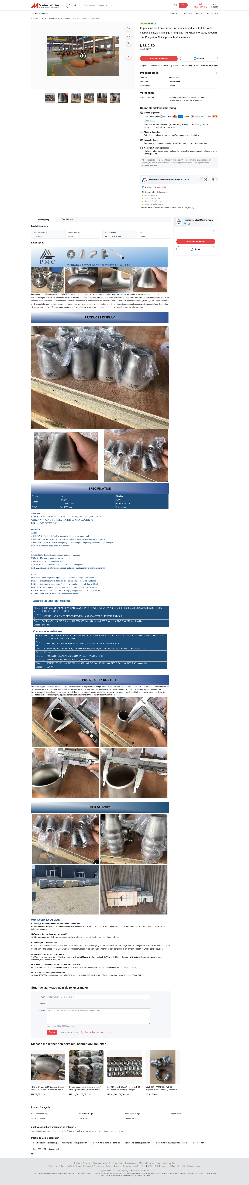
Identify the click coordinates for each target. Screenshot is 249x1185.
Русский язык (98, 1166)
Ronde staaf (129, 1118)
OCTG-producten (38, 1118)
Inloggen (214, 7)
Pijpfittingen (176, 1113)
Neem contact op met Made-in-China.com (139, 1163)
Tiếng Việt (181, 1166)
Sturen (52, 1032)
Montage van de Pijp (72, 18)
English (61, 1166)
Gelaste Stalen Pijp (85, 1113)
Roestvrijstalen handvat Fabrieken (106, 1143)
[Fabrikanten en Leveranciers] (45, 5)
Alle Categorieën (41, 13)
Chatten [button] (200, 58)
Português (78, 1166)
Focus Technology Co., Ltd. (121, 1171)
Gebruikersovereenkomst (101, 1163)
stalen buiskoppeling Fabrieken (137, 1143)
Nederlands (127, 1166)
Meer (33, 1154)
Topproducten (161, 1163)
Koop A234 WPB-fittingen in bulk (46, 1149)
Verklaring (86, 1163)
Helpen (187, 13)
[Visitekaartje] (214, 230)
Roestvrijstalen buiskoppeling (45, 1143)
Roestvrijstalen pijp (132, 1113)
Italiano (109, 1166)
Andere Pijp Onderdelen (90, 18)
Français (88, 1166)
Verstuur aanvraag (159, 58)
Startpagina (35, 18)
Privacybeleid (117, 1163)
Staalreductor (198, 1143)
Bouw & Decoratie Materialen (52, 18)
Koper (172, 13)
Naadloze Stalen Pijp (39, 1113)
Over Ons (77, 1163)
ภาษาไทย (164, 1166)
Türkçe (172, 1166)
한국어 (142, 1166)
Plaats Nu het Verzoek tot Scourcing (97, 1032)
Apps (198, 13)
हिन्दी (156, 1166)
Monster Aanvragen (209, 65)
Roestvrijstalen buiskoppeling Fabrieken (171, 1143)
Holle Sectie (82, 1118)
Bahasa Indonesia (193, 1166)
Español (69, 1166)
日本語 (150, 1166)
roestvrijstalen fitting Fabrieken (74, 1143)
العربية (135, 1166)
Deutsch (117, 1166)
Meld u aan (146, 207)
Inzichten (172, 1163)
